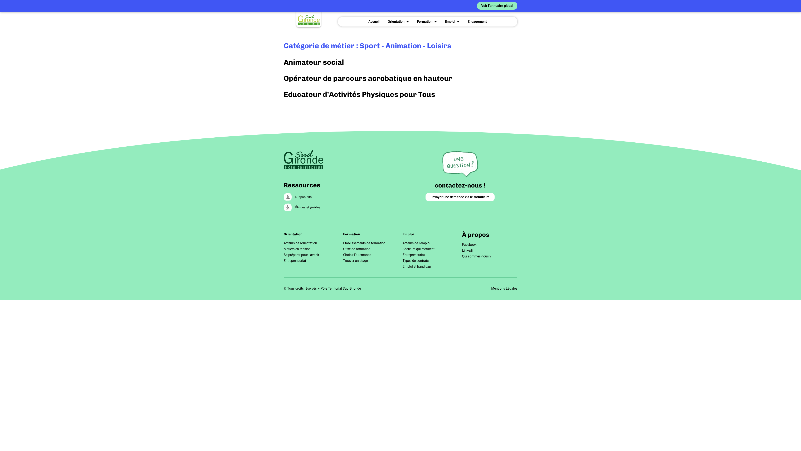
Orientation (396, 22)
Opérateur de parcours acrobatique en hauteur (368, 78)
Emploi (450, 22)
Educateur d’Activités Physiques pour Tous (359, 94)
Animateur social (314, 62)
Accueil (373, 22)
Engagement (477, 22)
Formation (424, 22)
